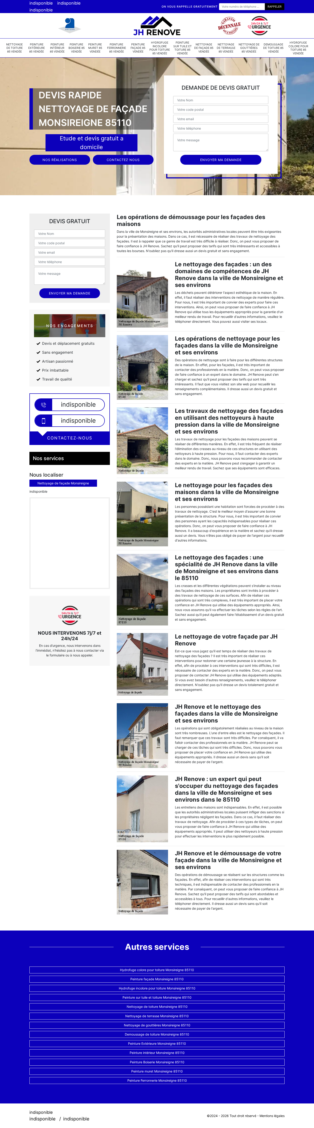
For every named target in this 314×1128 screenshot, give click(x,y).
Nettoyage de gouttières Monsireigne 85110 (157, 1025)
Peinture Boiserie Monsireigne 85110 (157, 1062)
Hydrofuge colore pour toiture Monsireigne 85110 (157, 970)
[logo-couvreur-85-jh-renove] (157, 25)
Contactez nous (123, 160)
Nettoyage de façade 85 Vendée (203, 48)
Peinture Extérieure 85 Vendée (36, 48)
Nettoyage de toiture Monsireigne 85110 (157, 1007)
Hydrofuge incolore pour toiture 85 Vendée (159, 48)
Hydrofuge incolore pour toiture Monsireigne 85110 (157, 988)
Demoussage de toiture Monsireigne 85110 (157, 1034)
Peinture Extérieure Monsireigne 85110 (157, 1043)
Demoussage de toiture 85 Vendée (273, 48)
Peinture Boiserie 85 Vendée (77, 48)
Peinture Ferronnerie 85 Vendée (116, 48)
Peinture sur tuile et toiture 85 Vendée (182, 48)
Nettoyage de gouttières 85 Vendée (249, 48)
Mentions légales (272, 1116)
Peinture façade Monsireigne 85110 (157, 979)
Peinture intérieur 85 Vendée (57, 48)
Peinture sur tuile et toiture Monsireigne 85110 (157, 997)
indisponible (41, 3)
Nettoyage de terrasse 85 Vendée (226, 48)
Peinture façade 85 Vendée (138, 48)
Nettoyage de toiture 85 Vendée (14, 48)
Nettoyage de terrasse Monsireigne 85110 (157, 1016)
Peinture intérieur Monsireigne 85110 (157, 1053)
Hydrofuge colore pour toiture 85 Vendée (298, 48)
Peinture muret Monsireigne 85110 (157, 1071)
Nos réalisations (60, 160)
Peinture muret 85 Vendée (95, 48)
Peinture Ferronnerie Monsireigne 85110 (157, 1080)
